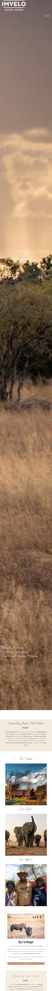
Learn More (26, 963)
